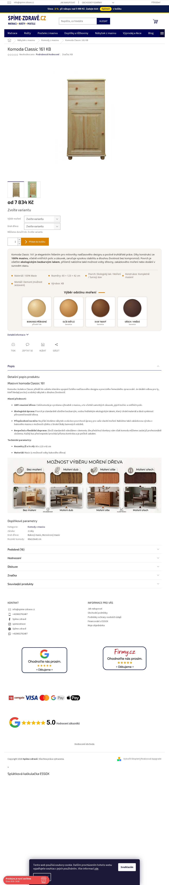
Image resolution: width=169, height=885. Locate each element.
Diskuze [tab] (13, 566)
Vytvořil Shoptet (131, 759)
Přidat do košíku (37, 241)
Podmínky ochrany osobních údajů (104, 617)
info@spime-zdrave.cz (24, 609)
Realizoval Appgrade (151, 759)
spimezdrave (19, 624)
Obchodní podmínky (92, 2)
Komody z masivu (36, 527)
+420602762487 (20, 614)
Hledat (103, 21)
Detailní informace (16, 335)
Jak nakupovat (67, 2)
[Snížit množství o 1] (19, 243)
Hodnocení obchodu (84, 744)
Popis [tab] (11, 366)
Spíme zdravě (19, 619)
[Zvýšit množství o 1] (19, 240)
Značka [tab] (12, 575)
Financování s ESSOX (98, 621)
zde (96, 868)
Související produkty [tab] (20, 583)
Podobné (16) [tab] (16, 549)
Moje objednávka (96, 625)
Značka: (67, 54)
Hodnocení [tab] (14, 558)
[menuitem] (12, 33)
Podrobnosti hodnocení (47, 54)
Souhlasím (127, 867)
